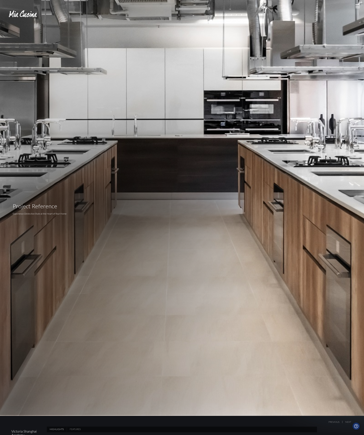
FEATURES (75, 429)
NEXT (348, 422)
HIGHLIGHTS (57, 429)
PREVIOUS (334, 422)
